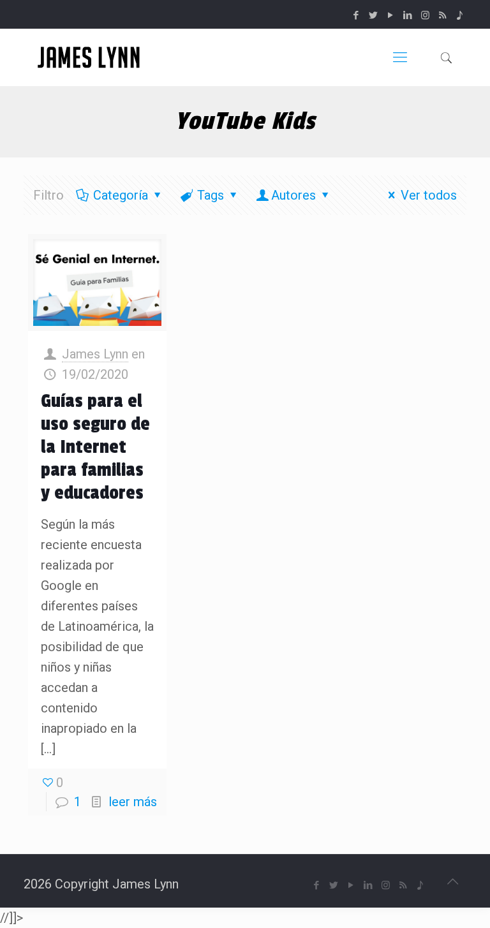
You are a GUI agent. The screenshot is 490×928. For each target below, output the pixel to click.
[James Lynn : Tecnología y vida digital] (90, 57)
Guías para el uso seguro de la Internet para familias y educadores (95, 447)
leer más (132, 801)
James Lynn (95, 354)
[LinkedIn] (408, 15)
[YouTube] (390, 15)
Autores (293, 195)
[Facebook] (356, 15)
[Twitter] (373, 15)
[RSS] (442, 15)
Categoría (120, 195)
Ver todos (429, 195)
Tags (210, 195)
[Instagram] (425, 15)
